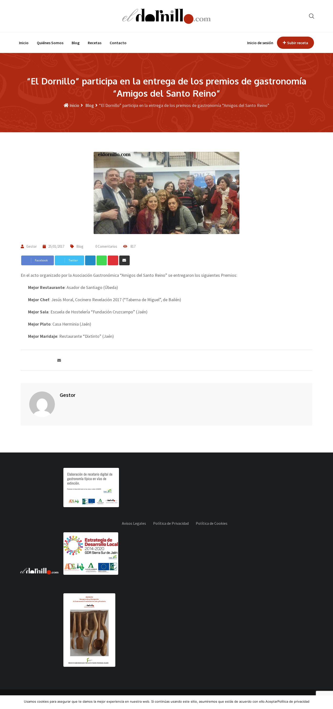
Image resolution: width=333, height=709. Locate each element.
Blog (75, 42)
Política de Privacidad (171, 523)
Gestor (31, 246)
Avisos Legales (134, 523)
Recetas (94, 42)
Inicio (24, 42)
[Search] (311, 16)
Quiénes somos (50, 42)
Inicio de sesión (260, 42)
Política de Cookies (211, 523)
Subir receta (297, 42)
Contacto (118, 42)
